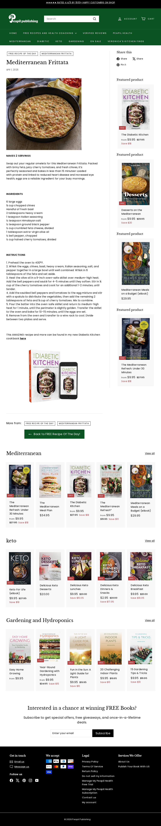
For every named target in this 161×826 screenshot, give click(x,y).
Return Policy (90, 771)
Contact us (89, 797)
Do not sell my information (98, 776)
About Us (123, 761)
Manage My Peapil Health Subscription (97, 790)
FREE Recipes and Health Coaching (48, 33)
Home (13, 33)
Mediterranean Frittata (57, 53)
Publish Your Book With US (134, 766)
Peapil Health (122, 33)
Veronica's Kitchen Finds (126, 41)
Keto (59, 41)
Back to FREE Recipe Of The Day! (56, 434)
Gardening (76, 41)
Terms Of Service (92, 766)
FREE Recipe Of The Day (22, 53)
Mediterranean (20, 41)
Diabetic (43, 41)
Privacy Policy (90, 761)
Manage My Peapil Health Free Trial (97, 782)
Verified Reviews (95, 33)
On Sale (95, 41)
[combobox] (71, 19)
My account (89, 802)
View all (150, 453)
